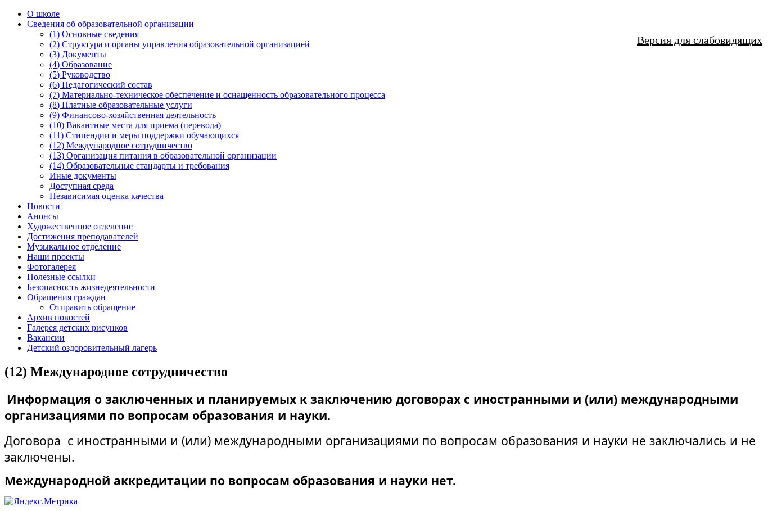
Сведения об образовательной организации (110, 24)
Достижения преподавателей (82, 236)
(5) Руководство (79, 74)
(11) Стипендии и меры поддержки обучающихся (144, 135)
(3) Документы (77, 54)
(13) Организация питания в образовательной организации (163, 155)
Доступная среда (81, 186)
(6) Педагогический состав (100, 84)
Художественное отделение (80, 226)
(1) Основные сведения (94, 34)
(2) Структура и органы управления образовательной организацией (179, 44)
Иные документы (82, 175)
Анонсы (42, 216)
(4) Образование (80, 64)
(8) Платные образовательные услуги (120, 105)
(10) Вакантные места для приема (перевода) (135, 125)
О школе (43, 14)
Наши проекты (55, 256)
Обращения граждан (66, 297)
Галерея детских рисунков (77, 327)
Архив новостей (58, 317)
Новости (43, 206)
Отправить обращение (92, 307)
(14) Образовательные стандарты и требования (139, 165)
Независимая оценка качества (106, 196)
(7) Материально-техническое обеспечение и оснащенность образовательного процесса (217, 95)
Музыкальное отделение (74, 246)
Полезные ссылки (61, 277)
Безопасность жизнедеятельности (91, 287)
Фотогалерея (51, 267)
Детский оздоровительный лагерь (92, 347)
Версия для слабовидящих (699, 40)
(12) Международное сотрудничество (120, 145)
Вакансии (46, 337)
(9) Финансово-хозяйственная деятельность (132, 115)
